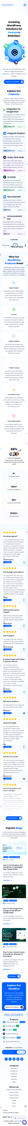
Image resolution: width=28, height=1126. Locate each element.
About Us (14, 1074)
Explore (20, 127)
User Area (14, 1068)
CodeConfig (17, 1121)
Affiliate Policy (14, 1098)
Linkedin (17, 1059)
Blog (14, 1082)
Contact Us (14, 1071)
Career (14, 1101)
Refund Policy (14, 1095)
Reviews (14, 1079)
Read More (6, 880)
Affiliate (14, 1077)
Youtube (14, 1059)
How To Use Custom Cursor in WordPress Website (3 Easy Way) (14, 954)
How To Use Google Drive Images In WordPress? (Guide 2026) (13, 911)
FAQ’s (14, 1103)
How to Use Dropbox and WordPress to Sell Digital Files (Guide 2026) (13, 867)
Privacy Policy (14, 1092)
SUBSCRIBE (21, 1052)
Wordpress (21, 1059)
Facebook (6, 1059)
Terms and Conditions (14, 1090)
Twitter (10, 1059)
